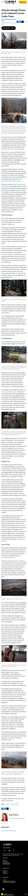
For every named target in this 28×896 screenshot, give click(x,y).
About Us (5, 860)
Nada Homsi (5, 827)
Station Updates (6, 864)
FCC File (4, 880)
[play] (2, 894)
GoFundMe (17, 725)
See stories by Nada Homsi (8, 830)
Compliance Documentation (9, 881)
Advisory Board (6, 862)
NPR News (15, 804)
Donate (23, 2)
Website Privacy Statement (9, 882)
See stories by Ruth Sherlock (17, 818)
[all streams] (26, 894)
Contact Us (5, 870)
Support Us (5, 873)
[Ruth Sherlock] (4, 817)
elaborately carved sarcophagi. (15, 149)
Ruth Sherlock (9, 19)
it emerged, (21, 493)
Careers (4, 872)
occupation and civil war (8, 557)
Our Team (5, 861)
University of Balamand (8, 254)
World (7, 804)
